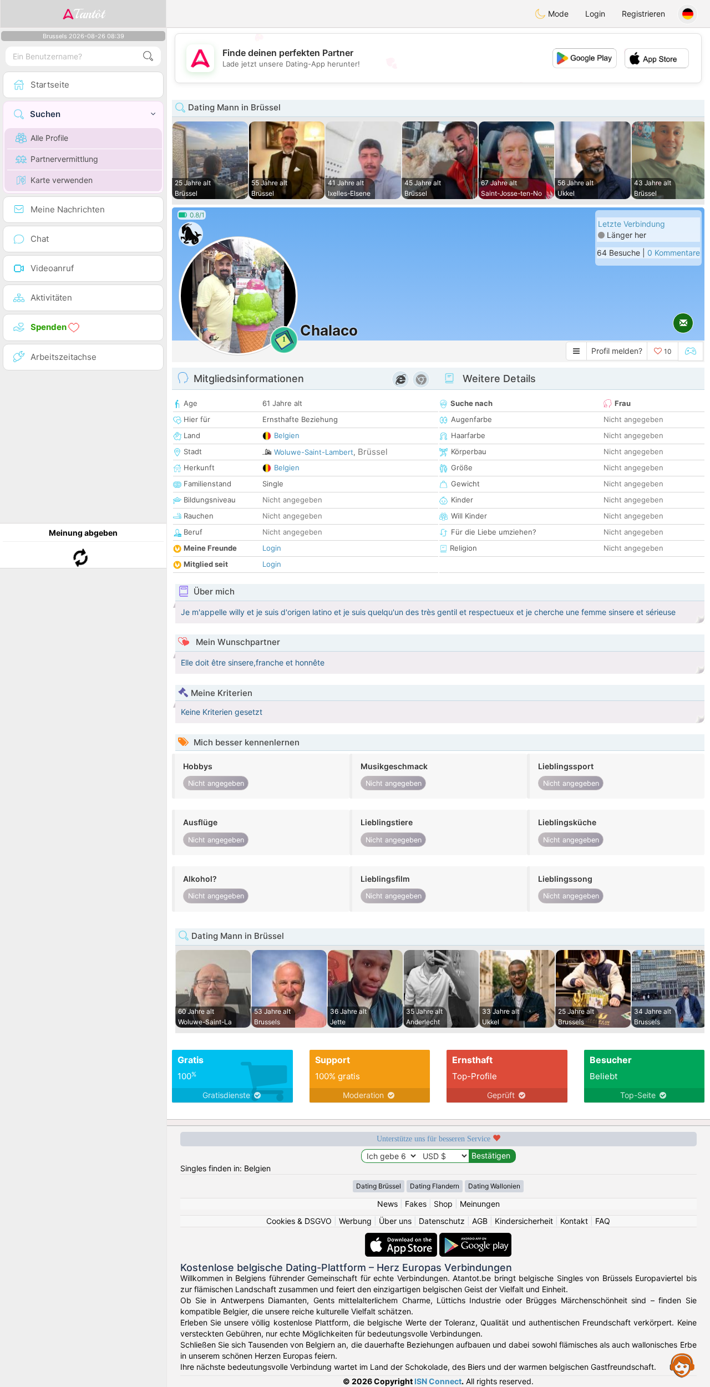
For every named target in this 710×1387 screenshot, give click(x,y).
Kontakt (574, 1221)
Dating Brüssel (378, 1186)
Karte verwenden (62, 180)
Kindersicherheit (524, 1221)
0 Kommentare (673, 252)
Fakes (416, 1203)
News (387, 1203)
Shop (443, 1203)
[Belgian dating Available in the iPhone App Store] (402, 1238)
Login (595, 13)
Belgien (287, 435)
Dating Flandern (434, 1186)
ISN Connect (438, 1381)
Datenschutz (442, 1221)
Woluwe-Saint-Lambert (313, 452)
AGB (480, 1221)
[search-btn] (148, 56)
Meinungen (480, 1203)
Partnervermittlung (64, 159)
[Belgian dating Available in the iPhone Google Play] (475, 1238)
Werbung (355, 1221)
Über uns (395, 1221)
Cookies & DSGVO (299, 1221)
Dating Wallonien (494, 1186)
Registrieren (643, 13)
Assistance (682, 1365)
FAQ (602, 1221)
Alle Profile (49, 138)
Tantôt (89, 14)
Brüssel (373, 451)
